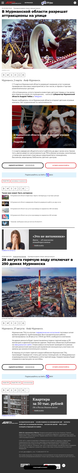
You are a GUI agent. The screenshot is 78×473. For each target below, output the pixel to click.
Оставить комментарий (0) (60, 165)
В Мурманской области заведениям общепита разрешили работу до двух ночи (36, 202)
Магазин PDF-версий (50, 424)
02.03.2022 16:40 (7, 8)
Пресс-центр (63, 424)
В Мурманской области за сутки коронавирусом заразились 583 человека (34, 208)
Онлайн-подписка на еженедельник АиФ (49, 422)
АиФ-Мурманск (19, 318)
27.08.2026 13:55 (6, 256)
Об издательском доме (26, 422)
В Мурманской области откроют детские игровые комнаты (41, 136)
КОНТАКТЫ (67, 422)
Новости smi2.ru (8, 250)
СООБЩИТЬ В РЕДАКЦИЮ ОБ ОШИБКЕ (30, 427)
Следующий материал (40, 467)
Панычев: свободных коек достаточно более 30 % (26, 221)
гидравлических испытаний (48, 332)
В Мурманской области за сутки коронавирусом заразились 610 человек (34, 215)
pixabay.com (6, 70)
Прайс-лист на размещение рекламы (31, 424)
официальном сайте (23, 345)
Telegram (38, 96)
